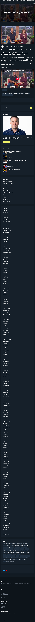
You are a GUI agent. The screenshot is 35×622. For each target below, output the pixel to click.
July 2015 (6, 452)
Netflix (5, 554)
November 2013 (7, 489)
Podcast (5, 194)
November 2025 (7, 226)
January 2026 (7, 223)
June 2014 (6, 476)
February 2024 (7, 265)
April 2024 (6, 261)
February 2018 (6, 396)
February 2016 (6, 439)
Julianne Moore (6, 552)
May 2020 (6, 347)
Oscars (18, 554)
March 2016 (6, 438)
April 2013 (6, 501)
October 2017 (6, 403)
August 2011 (6, 527)
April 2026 (6, 217)
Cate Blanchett (23, 547)
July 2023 (6, 277)
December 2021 (7, 312)
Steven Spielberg (25, 557)
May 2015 (6, 456)
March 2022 (6, 307)
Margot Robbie (23, 552)
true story (23, 559)
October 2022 (6, 294)
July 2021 (6, 321)
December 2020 (7, 334)
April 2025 (6, 239)
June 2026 (6, 214)
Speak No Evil (4, 95)
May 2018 (6, 390)
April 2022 (6, 305)
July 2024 (6, 256)
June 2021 (6, 323)
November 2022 (7, 292)
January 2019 (6, 376)
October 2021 (6, 316)
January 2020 (7, 354)
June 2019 (6, 367)
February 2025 (7, 243)
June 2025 (6, 235)
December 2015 (7, 443)
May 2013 (6, 500)
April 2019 (6, 370)
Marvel (28, 552)
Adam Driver (8, 543)
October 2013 (6, 491)
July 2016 (6, 430)
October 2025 (6, 228)
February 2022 (7, 308)
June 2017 (6, 410)
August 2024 (6, 254)
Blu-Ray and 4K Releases (9, 183)
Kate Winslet (12, 552)
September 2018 (7, 383)
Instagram (4, 604)
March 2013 (6, 503)
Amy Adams (25, 543)
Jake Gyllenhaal (11, 550)
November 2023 (7, 270)
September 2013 (7, 492)
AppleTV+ (11, 545)
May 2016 (6, 434)
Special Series (7, 196)
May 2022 (6, 303)
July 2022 (6, 299)
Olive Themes (12, 620)
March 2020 (6, 350)
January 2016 (6, 441)
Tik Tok (3, 607)
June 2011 (6, 529)
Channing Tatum (6, 548)
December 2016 (7, 421)
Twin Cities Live (4, 90)
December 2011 (7, 521)
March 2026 (6, 219)
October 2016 (6, 425)
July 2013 (6, 496)
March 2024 (6, 263)
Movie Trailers (6, 190)
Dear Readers (6, 185)
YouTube (4, 603)
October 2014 (6, 469)
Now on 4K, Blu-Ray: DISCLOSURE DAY (14, 151)
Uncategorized (7, 201)
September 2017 (7, 405)
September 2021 (7, 317)
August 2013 (6, 494)
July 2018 (6, 387)
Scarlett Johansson (14, 557)
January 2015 (6, 463)
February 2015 (6, 461)
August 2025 (6, 232)
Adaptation (13, 543)
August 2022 (6, 297)
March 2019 (6, 372)
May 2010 (6, 532)
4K (4, 543)
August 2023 (6, 276)
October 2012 (6, 512)
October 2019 (6, 359)
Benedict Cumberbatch (24, 545)
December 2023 (7, 268)
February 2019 (6, 374)
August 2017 (6, 407)
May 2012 (6, 520)
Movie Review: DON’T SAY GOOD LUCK (14, 165)
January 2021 (6, 332)
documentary (17, 548)
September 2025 (7, 230)
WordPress (19, 620)
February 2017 (6, 418)
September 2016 (7, 427)
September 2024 (7, 252)
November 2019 (7, 358)
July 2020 (6, 343)
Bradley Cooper (17, 547)
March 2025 (6, 241)
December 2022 (7, 290)
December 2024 (7, 246)
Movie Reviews (7, 188)
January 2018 (6, 398)
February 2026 (7, 221)
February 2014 (7, 483)
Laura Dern (17, 552)
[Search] (31, 108)
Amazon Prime (19, 543)
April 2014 (6, 480)
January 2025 (6, 245)
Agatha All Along (4, 93)
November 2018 (7, 379)
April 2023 (6, 283)
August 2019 (6, 363)
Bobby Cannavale (10, 547)
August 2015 (6, 450)
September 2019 (7, 361)
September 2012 (7, 514)
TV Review (6, 197)
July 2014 (6, 474)
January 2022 (6, 310)
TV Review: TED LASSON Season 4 (13, 169)
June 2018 (6, 388)
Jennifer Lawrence (25, 550)
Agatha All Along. (10, 64)
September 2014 (7, 470)
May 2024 (6, 259)
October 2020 (7, 337)
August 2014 (6, 472)
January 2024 (7, 266)
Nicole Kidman (9, 554)
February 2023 (7, 286)
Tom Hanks (18, 559)
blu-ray (5, 547)
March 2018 (6, 394)
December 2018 (7, 378)
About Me (4, 591)
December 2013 (7, 487)
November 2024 (7, 248)
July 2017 (6, 409)
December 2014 (7, 465)
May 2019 (6, 368)
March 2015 (6, 460)
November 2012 (7, 511)
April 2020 (6, 348)
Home (3, 597)
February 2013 (6, 505)
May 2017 (6, 412)
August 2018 (6, 385)
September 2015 (7, 449)
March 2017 (6, 416)
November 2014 (7, 467)
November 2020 (7, 336)
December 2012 (7, 509)
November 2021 (7, 314)
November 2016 (7, 423)
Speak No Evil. (6, 60)
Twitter (3, 606)
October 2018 (6, 381)
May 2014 (6, 478)
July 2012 (6, 516)
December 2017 (7, 399)
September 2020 (7, 339)
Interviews (10, 93)
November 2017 (7, 401)
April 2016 (6, 436)
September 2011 (7, 525)
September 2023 (7, 274)
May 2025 (6, 237)
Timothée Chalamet (12, 559)
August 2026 (6, 210)
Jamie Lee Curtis (18, 550)
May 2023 (6, 281)
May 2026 (6, 215)
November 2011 (7, 523)
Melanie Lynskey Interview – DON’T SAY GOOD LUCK (16, 160)
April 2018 (6, 392)
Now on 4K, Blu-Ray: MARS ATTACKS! (14, 155)
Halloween (22, 548)
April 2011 (5, 531)
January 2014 (6, 485)
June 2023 (6, 279)
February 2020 (7, 352)
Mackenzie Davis (21, 93)
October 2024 (7, 250)
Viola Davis (12, 561)
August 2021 (6, 319)
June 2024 (6, 257)
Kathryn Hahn (15, 93)
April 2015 (6, 458)
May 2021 (6, 325)
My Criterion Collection (8, 192)
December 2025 (7, 225)
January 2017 (6, 419)
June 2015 (6, 454)
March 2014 (6, 481)
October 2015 (6, 447)
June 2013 (6, 498)
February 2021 (6, 330)
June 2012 (6, 518)
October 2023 (7, 272)
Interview (26, 548)
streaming (5, 559)
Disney (12, 548)
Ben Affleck (17, 545)
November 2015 (7, 445)
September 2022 (7, 296)
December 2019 (7, 356)
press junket (27, 93)
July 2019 (6, 365)
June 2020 (6, 345)
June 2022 (6, 301)
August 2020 (6, 341)
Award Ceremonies (8, 181)
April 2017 (6, 414)
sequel (20, 557)
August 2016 (6, 429)
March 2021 (6, 328)
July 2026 (6, 212)
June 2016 (6, 432)
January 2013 (6, 507)
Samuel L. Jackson (7, 557)
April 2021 (6, 327)
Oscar (14, 554)
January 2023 (7, 288)
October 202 (6, 534)
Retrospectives (5, 594)
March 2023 (6, 285)
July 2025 (6, 234)
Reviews (3, 593)
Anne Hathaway (6, 545)
